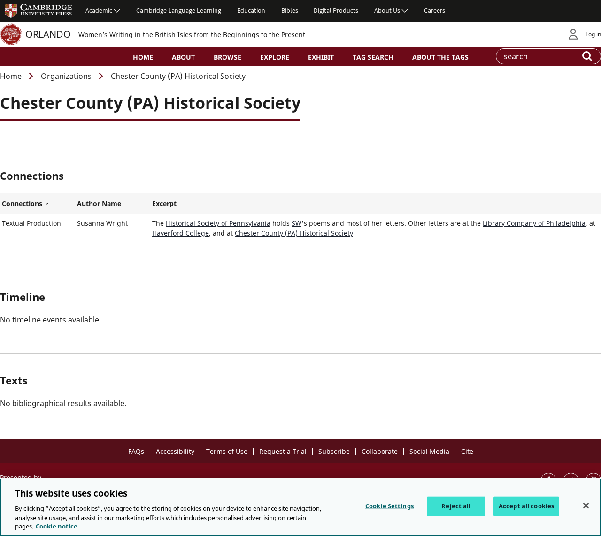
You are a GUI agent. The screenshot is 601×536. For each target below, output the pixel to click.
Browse (227, 57)
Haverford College (180, 233)
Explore (274, 57)
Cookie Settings (389, 506)
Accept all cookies (526, 506)
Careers (434, 10)
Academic (98, 10)
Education (251, 10)
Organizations (66, 76)
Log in (593, 34)
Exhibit (321, 57)
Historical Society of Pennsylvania (218, 223)
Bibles (289, 10)
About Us (387, 10)
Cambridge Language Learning (178, 10)
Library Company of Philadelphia (534, 223)
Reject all (455, 506)
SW (296, 223)
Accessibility (175, 451)
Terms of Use (226, 451)
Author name (99, 203)
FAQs (136, 451)
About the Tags (440, 57)
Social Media (429, 451)
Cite (467, 451)
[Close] (586, 506)
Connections (37, 203)
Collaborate (380, 451)
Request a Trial (283, 451)
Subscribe (334, 451)
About (183, 57)
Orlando (48, 34)
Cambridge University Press (38, 10)
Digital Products (336, 10)
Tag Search (373, 57)
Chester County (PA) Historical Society (294, 233)
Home (143, 57)
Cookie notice (56, 526)
